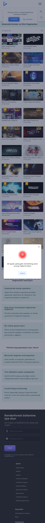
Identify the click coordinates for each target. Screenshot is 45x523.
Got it (22, 273)
